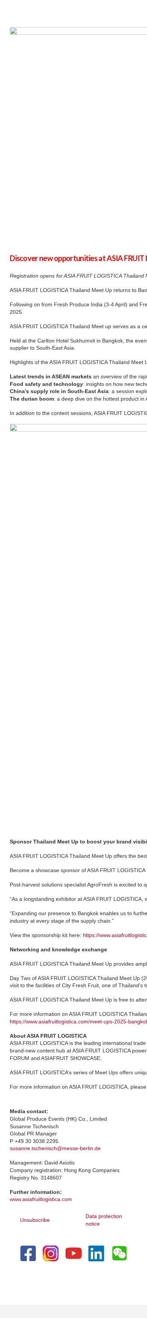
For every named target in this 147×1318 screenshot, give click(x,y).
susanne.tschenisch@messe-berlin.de (55, 1148)
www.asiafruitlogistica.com (41, 1199)
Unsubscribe (35, 1220)
